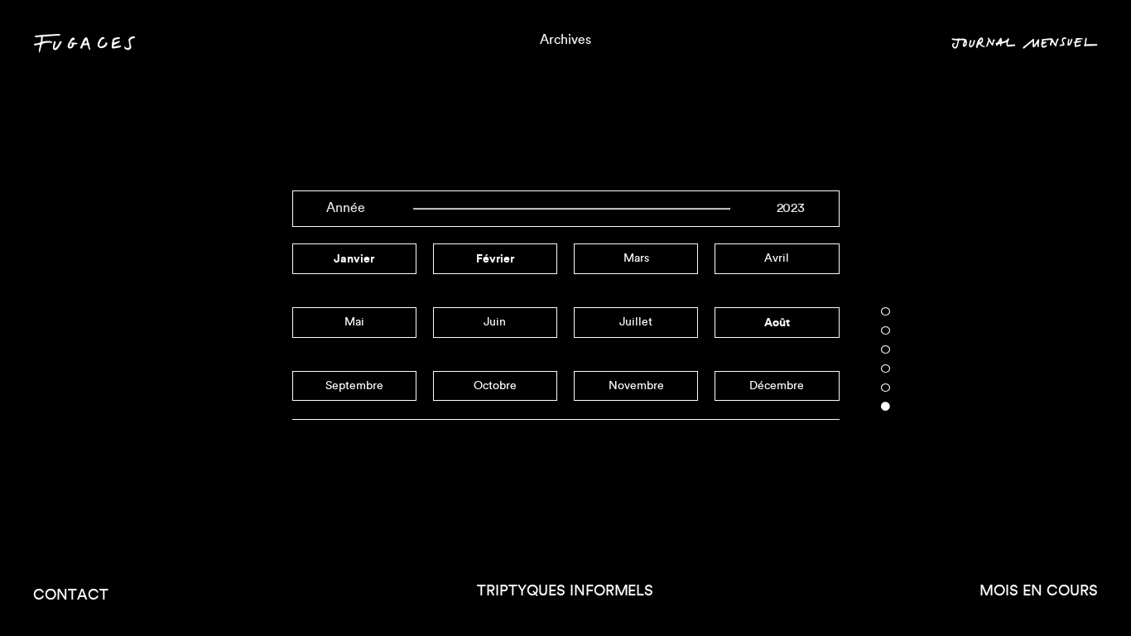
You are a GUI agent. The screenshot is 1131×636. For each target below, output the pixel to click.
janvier (354, 258)
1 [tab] (886, 311)
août (777, 322)
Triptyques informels (565, 591)
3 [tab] (886, 349)
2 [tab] (886, 330)
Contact (70, 594)
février (495, 258)
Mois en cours (1038, 591)
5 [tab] (886, 387)
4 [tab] (886, 368)
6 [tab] (886, 406)
